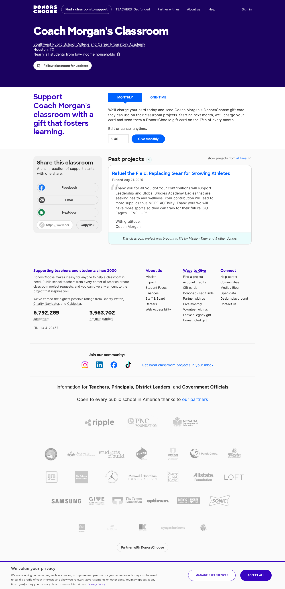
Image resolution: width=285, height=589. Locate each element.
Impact (151, 282)
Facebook (69, 188)
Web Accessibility (158, 309)
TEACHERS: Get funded (133, 9)
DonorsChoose (45, 9)
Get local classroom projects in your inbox (178, 365)
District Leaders (153, 387)
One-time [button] (158, 97)
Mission (151, 276)
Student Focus (156, 287)
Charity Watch (113, 299)
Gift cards (190, 287)
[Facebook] (114, 365)
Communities (229, 282)
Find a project (193, 276)
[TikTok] (128, 365)
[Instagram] (85, 365)
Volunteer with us (195, 309)
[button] (62, 65)
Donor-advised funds (198, 293)
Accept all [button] (256, 575)
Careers (151, 304)
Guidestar (74, 303)
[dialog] (142, 575)
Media (224, 287)
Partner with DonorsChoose (142, 547)
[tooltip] (118, 54)
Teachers (99, 387)
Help (212, 9)
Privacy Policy (96, 584)
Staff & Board (155, 298)
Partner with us (168, 9)
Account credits (194, 282)
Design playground (234, 298)
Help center (228, 276)
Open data (228, 293)
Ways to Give (194, 270)
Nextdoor (69, 212)
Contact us (228, 304)
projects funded (102, 315)
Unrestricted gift (195, 320)
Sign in (247, 9)
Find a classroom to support (86, 9)
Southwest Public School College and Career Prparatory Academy (89, 44)
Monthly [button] (125, 97)
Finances (152, 293)
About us (193, 9)
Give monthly (192, 304)
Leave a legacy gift (197, 315)
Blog (235, 287)
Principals (122, 387)
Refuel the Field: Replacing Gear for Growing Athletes (171, 173)
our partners (195, 399)
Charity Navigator (46, 303)
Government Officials (205, 387)
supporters (46, 315)
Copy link (87, 225)
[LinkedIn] (99, 365)
